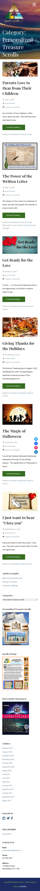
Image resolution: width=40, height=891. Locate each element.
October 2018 (7, 763)
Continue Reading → (14, 127)
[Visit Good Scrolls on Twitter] (8, 819)
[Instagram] (36, 447)
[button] (34, 5)
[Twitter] (36, 439)
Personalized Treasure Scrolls (21, 134)
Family (26, 225)
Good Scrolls (10, 103)
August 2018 (6, 771)
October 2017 (7, 793)
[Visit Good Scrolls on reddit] (3, 819)
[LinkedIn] (36, 452)
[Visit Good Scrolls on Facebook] (12, 819)
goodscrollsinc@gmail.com (11, 850)
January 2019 (7, 752)
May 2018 (5, 782)
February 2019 (7, 748)
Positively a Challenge (10, 586)
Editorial (13, 306)
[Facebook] (36, 443)
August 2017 (6, 801)
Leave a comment (12, 107)
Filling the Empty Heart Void (12, 578)
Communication (17, 225)
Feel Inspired (6, 834)
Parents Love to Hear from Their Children (16, 88)
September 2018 (8, 767)
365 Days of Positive (9, 582)
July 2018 (5, 774)
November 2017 (8, 789)
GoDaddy (23, 886)
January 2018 (7, 786)
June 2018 (6, 778)
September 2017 (8, 797)
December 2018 (8, 756)
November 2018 (8, 759)
